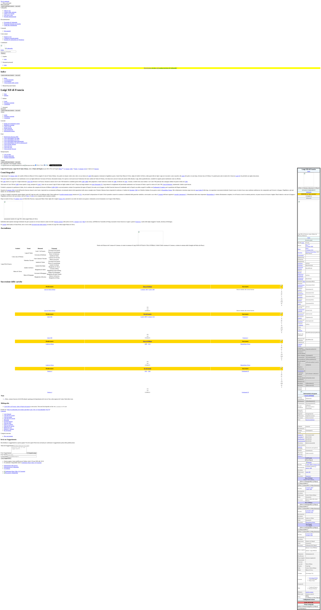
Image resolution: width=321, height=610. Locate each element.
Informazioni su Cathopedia (11, 467)
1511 (80, 194)
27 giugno (308, 246)
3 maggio (160, 194)
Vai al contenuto (5, 1)
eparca (299, 304)
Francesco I (308, 476)
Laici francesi (7, 414)
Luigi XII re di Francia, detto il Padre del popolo (17, 406)
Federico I (49, 371)
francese (96, 169)
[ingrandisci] (29, 165)
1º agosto (308, 533)
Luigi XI (237, 176)
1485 (83, 181)
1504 (311, 535)
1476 (4, 178)
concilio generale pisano (66, 194)
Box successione (8, 436)
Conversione (301, 255)
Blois (307, 245)
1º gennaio (308, 250)
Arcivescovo (301, 314)
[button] (1, 3)
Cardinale (301, 325)
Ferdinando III (245, 371)
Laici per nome (8, 417)
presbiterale (300, 276)
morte (303, 242)
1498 (310, 464)
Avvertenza (7, 468)
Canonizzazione (301, 441)
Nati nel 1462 (7, 423)
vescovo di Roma (309, 395)
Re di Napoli (147, 368)
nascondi (17, 6)
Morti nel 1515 (8, 427)
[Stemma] (309, 462)
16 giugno (308, 512)
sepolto (4, 224)
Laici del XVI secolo (9, 418)
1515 (312, 250)
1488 (86, 181)
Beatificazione (301, 439)
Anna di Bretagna (167, 184)
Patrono (299, 456)
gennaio (9, 190)
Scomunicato (301, 371)
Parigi (307, 248)
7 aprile (307, 464)
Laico (308, 171)
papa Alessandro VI (97, 184)
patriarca (300, 300)
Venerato (300, 435)
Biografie (6, 420)
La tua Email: (4, 456)
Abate (304, 281)
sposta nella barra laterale (7, 6)
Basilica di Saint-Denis (311, 252)
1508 (136, 190)
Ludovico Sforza (50, 344)
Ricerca (3, 53)
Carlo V (39, 184)
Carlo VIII (308, 472)
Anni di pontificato (310, 419)
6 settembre (308, 510)
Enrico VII (62, 199)
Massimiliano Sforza (310, 522)
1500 (56, 187)
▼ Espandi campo (31, 453)
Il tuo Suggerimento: (6, 453)
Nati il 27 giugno (8, 424)
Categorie (3, 411)
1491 (126, 181)
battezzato (308, 192)
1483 (4, 181)
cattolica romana (309, 592)
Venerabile (300, 437)
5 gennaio (308, 487)
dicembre (132, 190)
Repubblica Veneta (167, 190)
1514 (20, 199)
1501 (311, 533)
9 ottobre (16, 199)
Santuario (300, 447)
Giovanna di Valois (313, 577)
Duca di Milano (147, 341)
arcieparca (300, 297)
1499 (312, 510)
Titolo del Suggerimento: (7, 445)
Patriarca (300, 318)
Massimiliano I (211, 194)
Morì (84, 221)
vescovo (300, 290)
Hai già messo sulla (160, 68)
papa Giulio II (199, 190)
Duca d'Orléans (147, 286)
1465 (312, 487)
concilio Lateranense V (180, 194)
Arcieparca (300, 321)
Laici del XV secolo (9, 415)
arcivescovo (300, 293)
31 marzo (308, 535)
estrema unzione (58, 221)
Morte (299, 249)
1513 (32, 196)
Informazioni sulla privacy (11, 465)
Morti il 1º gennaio (9, 429)
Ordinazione (300, 274)
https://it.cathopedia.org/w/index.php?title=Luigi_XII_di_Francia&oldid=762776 (28, 409)
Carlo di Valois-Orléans (49, 289)
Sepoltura (300, 252)
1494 (186, 181)
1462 (312, 246)
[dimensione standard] (19, 165)
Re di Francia (147, 314)
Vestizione (300, 263)
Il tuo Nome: (4, 454)
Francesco (138, 221)
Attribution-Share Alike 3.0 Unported (31, 462)
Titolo (308, 237)
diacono (300, 272)
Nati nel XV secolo (9, 426)
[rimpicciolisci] (8, 165)
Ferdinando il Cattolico (159, 187)
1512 (312, 512)
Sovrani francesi (8, 421)
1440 (89, 176)
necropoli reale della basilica (39, 224)
